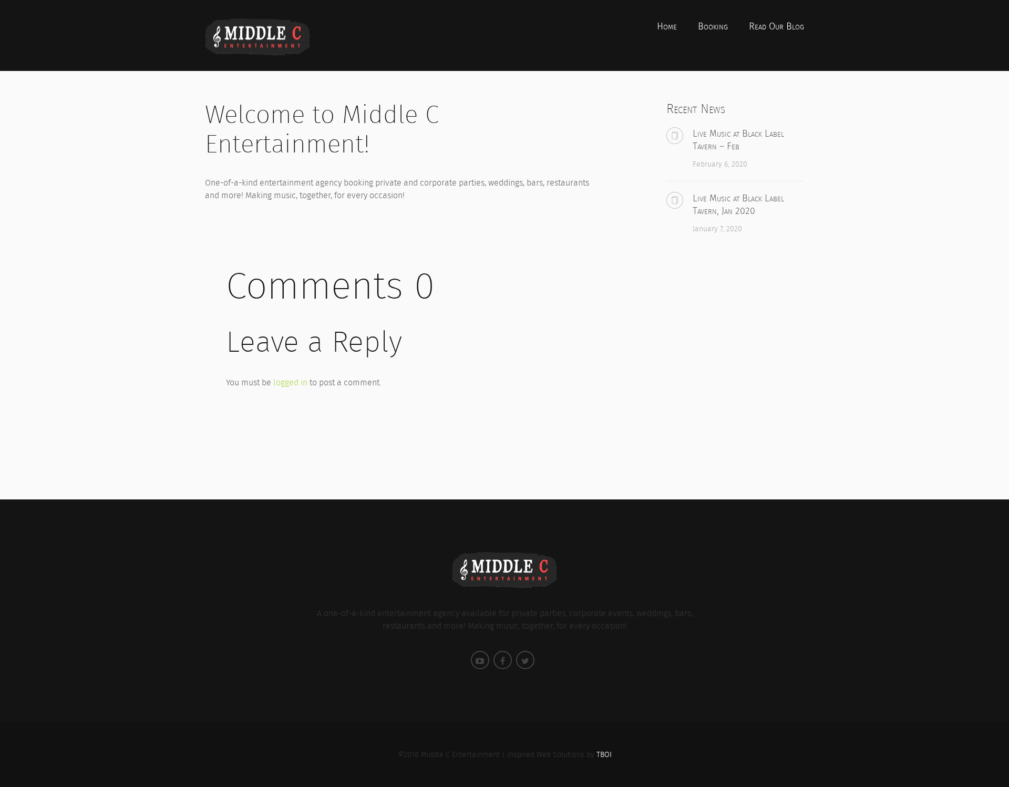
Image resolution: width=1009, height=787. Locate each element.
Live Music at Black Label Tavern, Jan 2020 (738, 204)
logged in (290, 382)
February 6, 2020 (720, 164)
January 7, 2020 (717, 228)
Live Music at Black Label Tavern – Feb (738, 139)
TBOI (604, 754)
